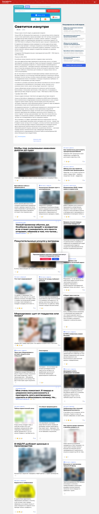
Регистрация (18, 7)
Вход (27, 7)
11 (84, 216)
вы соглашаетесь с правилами (44, 6)
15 (35, 438)
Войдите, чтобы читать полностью (74, 65)
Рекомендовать (22, 136)
